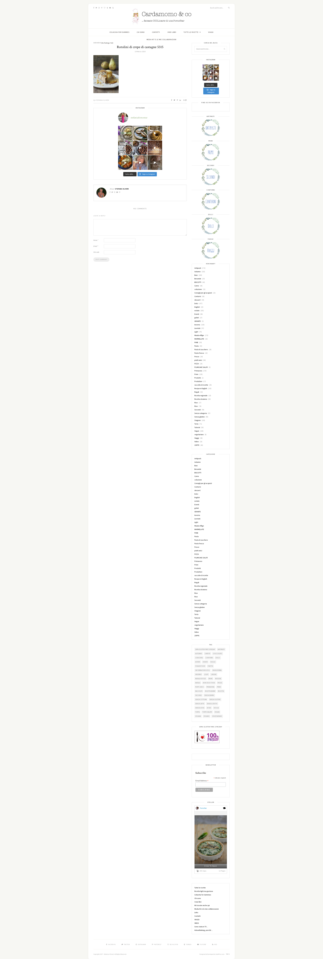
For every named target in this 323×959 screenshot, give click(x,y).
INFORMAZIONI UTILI (202, 670)
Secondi (197, 410)
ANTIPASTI (221, 649)
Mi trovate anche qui (202, 905)
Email (95, 246)
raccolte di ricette (201, 385)
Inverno (197, 325)
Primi (196, 374)
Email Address (201, 781)
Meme (211, 678)
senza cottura (201, 699)
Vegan (196, 431)
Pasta (196, 346)
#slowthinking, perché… (203, 930)
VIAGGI (210, 32)
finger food (200, 666)
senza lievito (212, 704)
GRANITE (197, 321)
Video (196, 441)
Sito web (96, 252)
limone (214, 674)
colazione (198, 289)
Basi (196, 275)
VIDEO (196, 923)
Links (196, 912)
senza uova (199, 708)
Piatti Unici (199, 687)
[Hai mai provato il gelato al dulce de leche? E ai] (125, 133)
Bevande (197, 279)
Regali (196, 392)
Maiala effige (199, 335)
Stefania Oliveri (102, 100)
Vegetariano (217, 716)
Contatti (156, 32)
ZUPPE (196, 445)
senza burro (209, 695)
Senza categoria (200, 413)
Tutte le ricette (191, 32)
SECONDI (198, 695)
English (197, 307)
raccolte (199, 691)
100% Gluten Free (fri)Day (205, 649)
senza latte (199, 704)
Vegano (207, 716)
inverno (198, 674)
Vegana (198, 716)
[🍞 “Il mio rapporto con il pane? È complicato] (155, 162)
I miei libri (171, 32)
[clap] (198, 871)
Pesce (196, 356)
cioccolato (217, 653)
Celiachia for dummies (119, 32)
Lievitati (197, 328)
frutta (210, 666)
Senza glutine (199, 417)
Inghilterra (217, 670)
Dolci (196, 303)
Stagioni (197, 420)
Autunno (197, 271)
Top (227, 954)
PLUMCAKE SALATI (201, 367)
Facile (212, 662)
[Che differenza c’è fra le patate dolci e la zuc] (125, 162)
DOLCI (218, 658)
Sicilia (216, 708)
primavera (210, 687)
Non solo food (209, 683)
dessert (197, 300)
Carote (207, 653)
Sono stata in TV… (201, 926)
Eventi (196, 314)
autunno (198, 653)
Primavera (198, 371)
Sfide (209, 708)
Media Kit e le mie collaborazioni (161, 39)
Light (196, 332)
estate (196, 310)
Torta (196, 424)
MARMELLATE (199, 339)
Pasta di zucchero (201, 349)
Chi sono (141, 32)
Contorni (197, 296)
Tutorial (197, 427)
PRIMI (219, 687)
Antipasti (197, 268)
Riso (196, 402)
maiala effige (200, 678)
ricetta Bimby (210, 691)
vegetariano (199, 434)
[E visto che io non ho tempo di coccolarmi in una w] (155, 133)
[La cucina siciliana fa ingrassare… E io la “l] (140, 133)
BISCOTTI (197, 282)
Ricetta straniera (200, 399)
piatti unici (198, 360)
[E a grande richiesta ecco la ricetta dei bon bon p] (125, 148)
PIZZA (196, 364)
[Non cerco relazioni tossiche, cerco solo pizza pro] (140, 162)
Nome (95, 240)
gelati (196, 317)
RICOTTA (221, 691)
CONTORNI (209, 658)
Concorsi (199, 658)
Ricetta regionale (200, 395)
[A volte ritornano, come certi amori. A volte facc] (140, 148)
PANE (196, 342)
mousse (218, 678)
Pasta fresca (199, 353)
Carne (196, 286)
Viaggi (196, 438)
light (206, 674)
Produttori (198, 381)
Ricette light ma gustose (203, 891)
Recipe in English (200, 388)
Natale (197, 683)
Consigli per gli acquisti (203, 293)
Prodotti (197, 378)
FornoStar (203, 808)
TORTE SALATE (207, 712)
